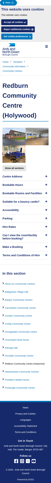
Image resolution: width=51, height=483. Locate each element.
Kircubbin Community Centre (19, 356)
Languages (25, 420)
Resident (17, 62)
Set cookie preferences (16, 36)
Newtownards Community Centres (22, 372)
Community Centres (12, 71)
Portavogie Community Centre (20, 388)
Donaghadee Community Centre (21, 332)
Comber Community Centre (18, 316)
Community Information (14, 66)
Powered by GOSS (25, 479)
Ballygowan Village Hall (16, 292)
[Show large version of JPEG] (14, 136)
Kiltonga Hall (11, 348)
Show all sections (14, 168)
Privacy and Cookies (25, 413)
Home (6, 62)
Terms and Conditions (25, 432)
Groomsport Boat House (17, 340)
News (25, 407)
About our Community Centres (20, 284)
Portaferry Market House (17, 380)
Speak (7, 3)
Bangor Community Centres (18, 300)
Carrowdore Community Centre (20, 308)
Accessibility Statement (25, 426)
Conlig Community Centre (17, 324)
